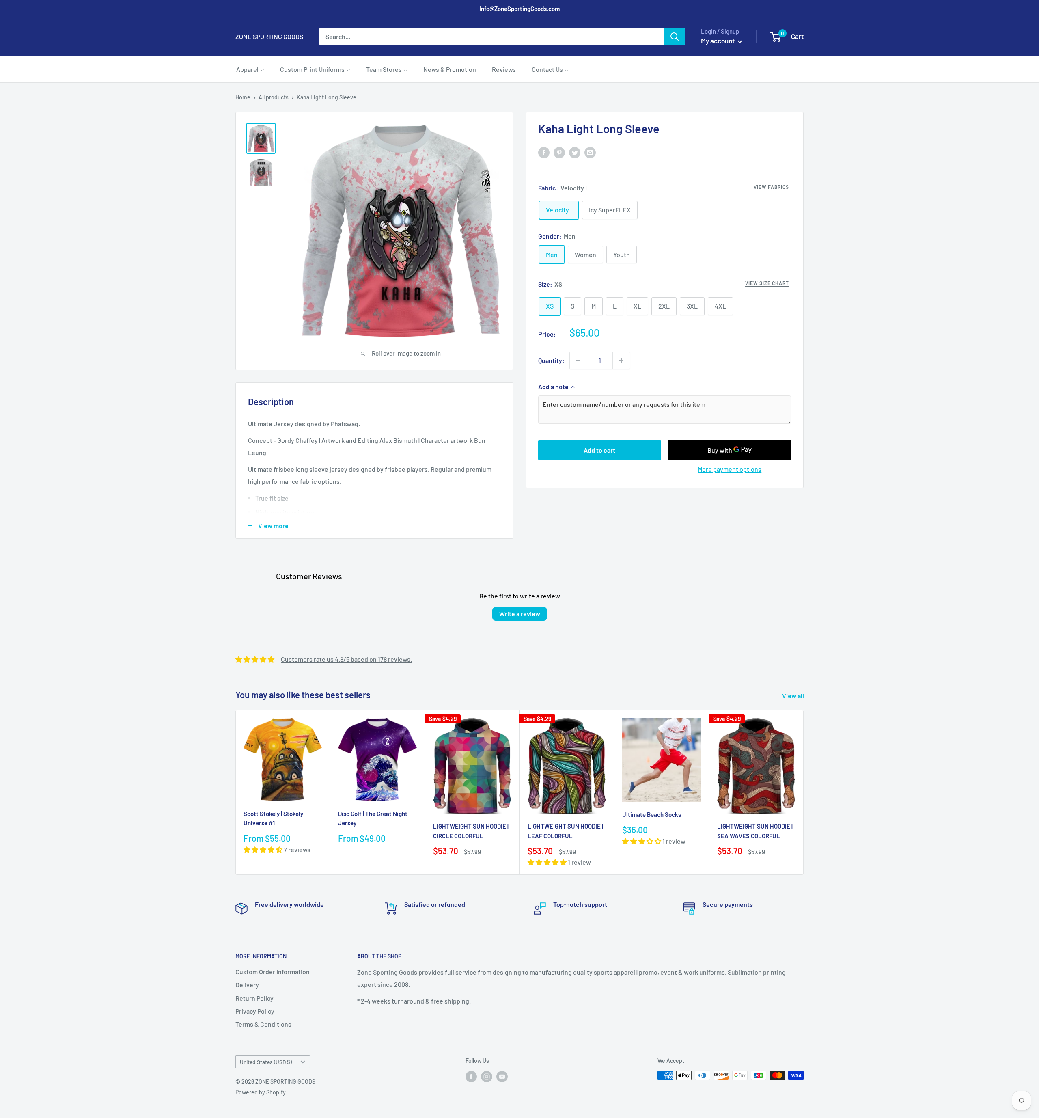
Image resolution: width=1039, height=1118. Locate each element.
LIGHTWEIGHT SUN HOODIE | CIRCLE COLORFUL (471, 830)
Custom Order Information (272, 972)
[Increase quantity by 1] (621, 360)
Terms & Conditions (263, 1024)
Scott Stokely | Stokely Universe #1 (273, 818)
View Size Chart (767, 283)
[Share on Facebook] (544, 152)
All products (274, 97)
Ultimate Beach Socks (651, 814)
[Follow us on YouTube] (502, 1076)
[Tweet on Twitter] (574, 152)
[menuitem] (250, 69)
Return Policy (254, 998)
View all (793, 695)
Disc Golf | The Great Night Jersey (372, 818)
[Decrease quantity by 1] (578, 360)
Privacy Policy (254, 1011)
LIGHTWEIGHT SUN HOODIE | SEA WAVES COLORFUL (755, 830)
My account (718, 41)
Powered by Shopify (260, 1092)
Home (242, 97)
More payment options (729, 469)
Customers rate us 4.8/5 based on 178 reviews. (346, 659)
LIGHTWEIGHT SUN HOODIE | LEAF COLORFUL (565, 830)
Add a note (553, 387)
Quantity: (551, 360)
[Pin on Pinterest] (559, 152)
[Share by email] (590, 152)
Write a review (519, 613)
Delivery (247, 985)
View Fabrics (771, 187)
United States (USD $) (266, 1061)
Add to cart (599, 450)
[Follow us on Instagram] (486, 1076)
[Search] (674, 36)
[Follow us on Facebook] (471, 1076)
